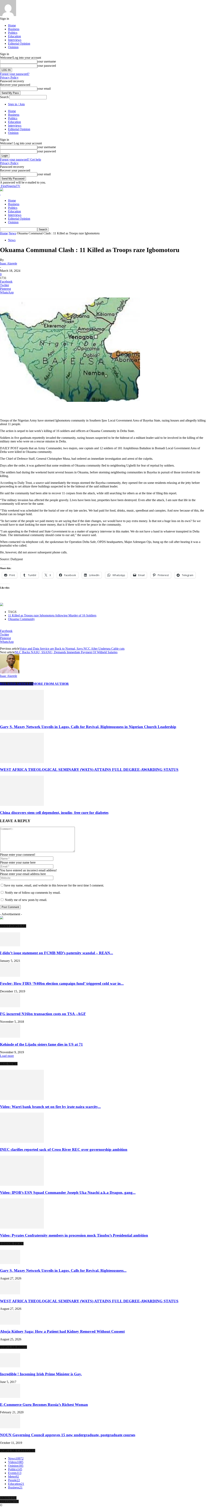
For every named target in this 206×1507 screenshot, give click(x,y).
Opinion (13, 47)
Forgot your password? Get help (20, 159)
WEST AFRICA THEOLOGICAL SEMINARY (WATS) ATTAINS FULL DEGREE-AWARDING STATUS (89, 769)
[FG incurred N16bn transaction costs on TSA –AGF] (10, 1006)
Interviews (14, 40)
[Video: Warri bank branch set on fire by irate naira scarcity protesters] (22, 1099)
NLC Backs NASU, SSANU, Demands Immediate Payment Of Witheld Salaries (66, 652)
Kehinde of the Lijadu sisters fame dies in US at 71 (41, 1044)
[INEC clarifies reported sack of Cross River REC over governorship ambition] (22, 1141)
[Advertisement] (47, 409)
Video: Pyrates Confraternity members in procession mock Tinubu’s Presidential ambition (74, 1235)
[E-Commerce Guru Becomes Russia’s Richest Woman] (10, 1396)
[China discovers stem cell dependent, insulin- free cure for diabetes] (22, 804)
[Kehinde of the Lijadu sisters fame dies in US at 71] (10, 1036)
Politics (12, 32)
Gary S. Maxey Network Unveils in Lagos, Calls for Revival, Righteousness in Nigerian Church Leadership (88, 727)
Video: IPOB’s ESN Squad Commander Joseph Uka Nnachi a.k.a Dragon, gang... (68, 1192)
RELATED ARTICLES (16, 683)
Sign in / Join (16, 104)
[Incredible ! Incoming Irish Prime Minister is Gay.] (10, 1366)
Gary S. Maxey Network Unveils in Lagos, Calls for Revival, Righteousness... (63, 1270)
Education (14, 36)
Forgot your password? (14, 74)
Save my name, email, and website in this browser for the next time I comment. (54, 885)
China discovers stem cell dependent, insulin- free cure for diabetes (54, 812)
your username (46, 61)
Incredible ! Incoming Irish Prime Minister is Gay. (41, 1374)
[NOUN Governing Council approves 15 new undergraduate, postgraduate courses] (10, 1427)
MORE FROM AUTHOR (51, 683)
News (12, 233)
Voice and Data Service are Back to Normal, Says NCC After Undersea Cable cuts (72, 648)
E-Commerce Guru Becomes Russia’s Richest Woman (44, 1404)
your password (46, 65)
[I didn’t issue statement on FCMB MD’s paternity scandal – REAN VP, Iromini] (10, 945)
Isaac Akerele (8, 263)
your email (44, 88)
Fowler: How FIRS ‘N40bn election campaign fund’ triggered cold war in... (62, 983)
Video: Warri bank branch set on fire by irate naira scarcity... (50, 1107)
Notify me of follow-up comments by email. (33, 892)
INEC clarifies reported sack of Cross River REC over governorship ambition (63, 1149)
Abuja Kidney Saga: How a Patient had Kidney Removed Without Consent (62, 1331)
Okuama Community (21, 619)
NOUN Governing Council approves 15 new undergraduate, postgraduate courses (67, 1435)
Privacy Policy (9, 77)
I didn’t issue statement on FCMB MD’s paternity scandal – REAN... (56, 953)
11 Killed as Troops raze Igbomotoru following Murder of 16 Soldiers (52, 615)
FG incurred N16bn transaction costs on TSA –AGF (43, 1014)
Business (13, 29)
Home (12, 25)
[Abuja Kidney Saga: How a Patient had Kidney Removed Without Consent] (10, 1323)
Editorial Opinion (19, 43)
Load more (7, 1056)
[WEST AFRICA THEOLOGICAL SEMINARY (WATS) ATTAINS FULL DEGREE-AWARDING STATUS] (22, 762)
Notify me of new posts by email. (26, 900)
